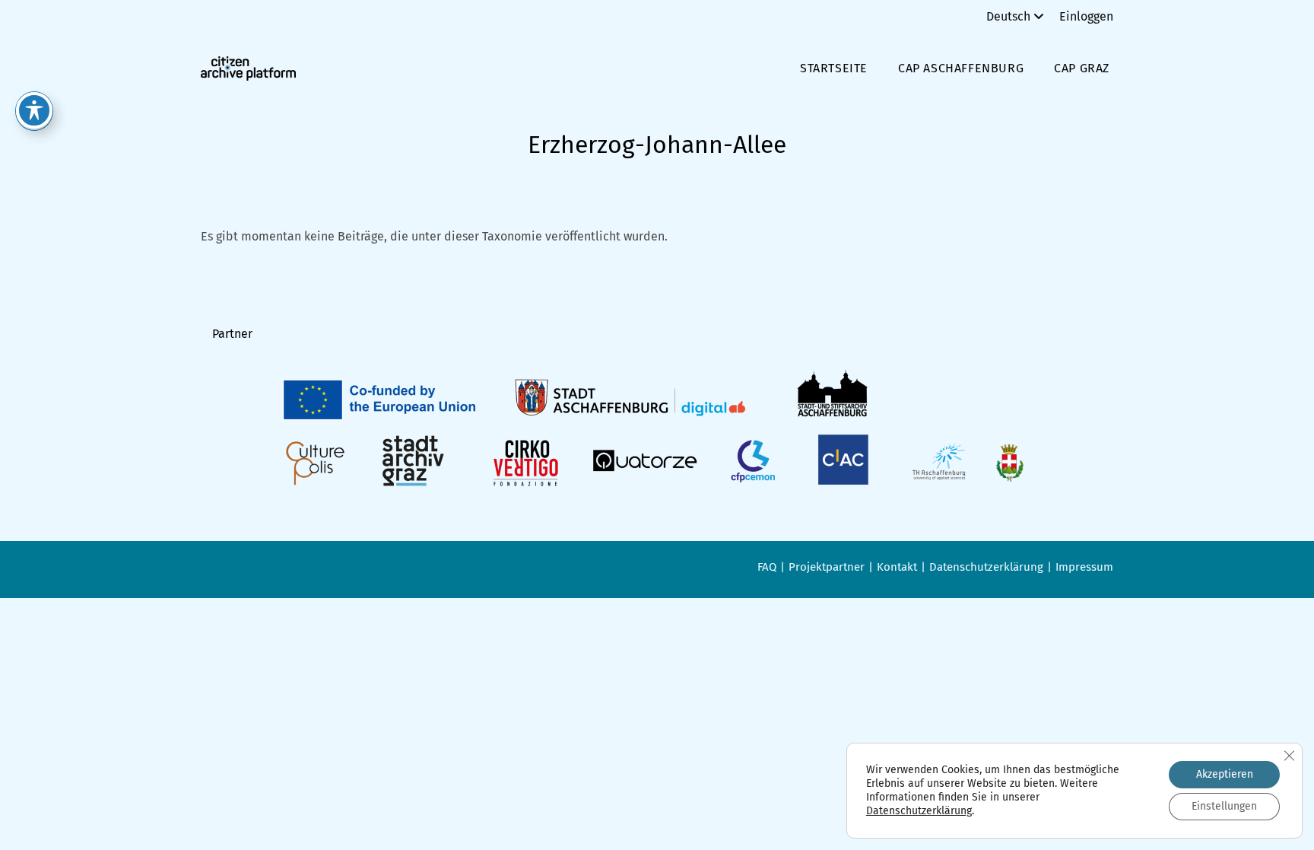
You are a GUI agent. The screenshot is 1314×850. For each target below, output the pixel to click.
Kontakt (897, 567)
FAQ (766, 567)
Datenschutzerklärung (986, 567)
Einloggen (1086, 16)
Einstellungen (1224, 806)
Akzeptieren (1224, 774)
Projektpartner (827, 567)
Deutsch (1008, 16)
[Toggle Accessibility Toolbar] (34, 110)
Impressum (1084, 567)
